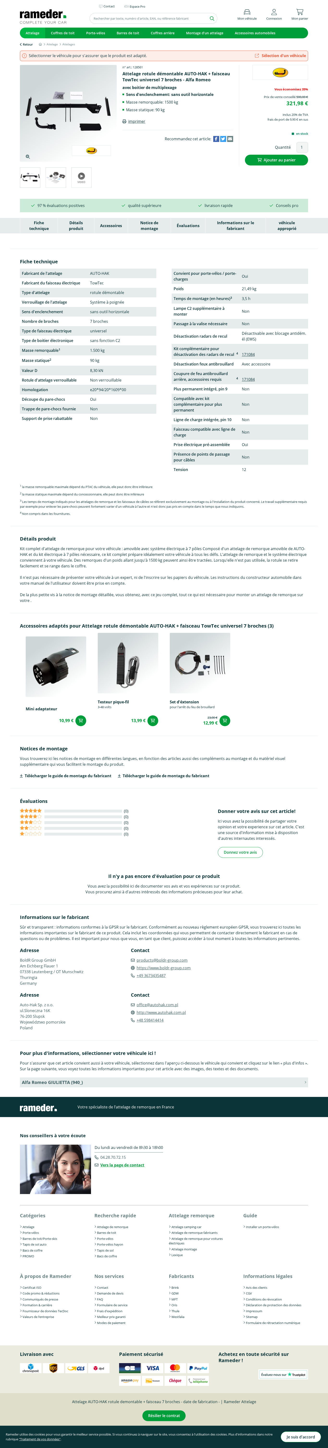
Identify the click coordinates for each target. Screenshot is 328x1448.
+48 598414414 (150, 1020)
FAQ (100, 1299)
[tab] (30, 178)
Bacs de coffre (33, 1250)
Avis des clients (256, 1287)
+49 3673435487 (151, 975)
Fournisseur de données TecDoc (45, 1311)
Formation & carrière (37, 1305)
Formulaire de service (112, 1305)
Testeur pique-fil (113, 702)
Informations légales (267, 1276)
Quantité (283, 147)
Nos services (109, 1276)
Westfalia (177, 1317)
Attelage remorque (191, 1215)
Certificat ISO (32, 1287)
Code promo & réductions (41, 1293)
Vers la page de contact (122, 1165)
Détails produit (76, 225)
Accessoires (111, 225)
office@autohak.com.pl (157, 1004)
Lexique (177, 1255)
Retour (28, 44)
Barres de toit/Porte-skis (40, 1238)
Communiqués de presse (40, 1299)
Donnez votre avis (240, 852)
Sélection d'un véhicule (283, 55)
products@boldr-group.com (162, 960)
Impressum (254, 1311)
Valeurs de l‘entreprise (38, 1317)
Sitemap (252, 1317)
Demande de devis (110, 1293)
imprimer (136, 121)
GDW (175, 1293)
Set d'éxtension (184, 702)
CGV (249, 1293)
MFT (174, 1299)
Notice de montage (149, 225)
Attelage (32, 33)
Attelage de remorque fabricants (194, 1232)
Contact (102, 1287)
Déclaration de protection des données (273, 1305)
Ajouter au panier (280, 160)
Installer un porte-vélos (262, 1227)
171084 (248, 354)
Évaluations (188, 225)
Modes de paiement (111, 1323)
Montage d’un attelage (204, 33)
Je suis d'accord (301, 1437)
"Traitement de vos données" (40, 1439)
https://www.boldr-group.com (164, 968)
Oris (174, 1305)
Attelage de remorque (112, 1227)
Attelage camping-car (186, 1227)
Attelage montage (184, 1249)
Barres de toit (128, 33)
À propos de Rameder (45, 1276)
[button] (274, 13)
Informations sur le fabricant (235, 225)
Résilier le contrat (164, 1415)
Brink (175, 1287)
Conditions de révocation (264, 1299)
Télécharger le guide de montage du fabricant (68, 775)
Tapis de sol (105, 1250)
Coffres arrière (163, 33)
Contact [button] (109, 6)
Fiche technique (39, 225)
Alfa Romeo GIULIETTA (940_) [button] (52, 1082)
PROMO (28, 1256)
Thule (175, 1311)
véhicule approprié (287, 225)
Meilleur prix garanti (111, 1317)
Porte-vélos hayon (110, 1244)
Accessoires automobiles (255, 33)
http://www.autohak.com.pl (161, 1012)
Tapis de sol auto (35, 1244)
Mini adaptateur (41, 709)
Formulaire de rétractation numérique (273, 1323)
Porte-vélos (95, 33)
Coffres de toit (63, 33)
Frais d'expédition (109, 1311)
